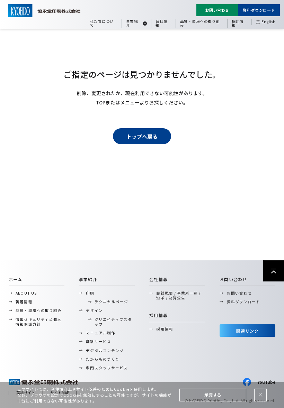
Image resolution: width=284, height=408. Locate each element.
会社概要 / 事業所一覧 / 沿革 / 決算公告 (178, 295)
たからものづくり (102, 359)
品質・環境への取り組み (200, 23)
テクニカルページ (111, 301)
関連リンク (247, 331)
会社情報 (162, 23)
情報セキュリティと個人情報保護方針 (38, 322)
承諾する (213, 395)
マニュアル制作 (100, 332)
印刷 (90, 293)
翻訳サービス (98, 341)
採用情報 (238, 23)
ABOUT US (26, 293)
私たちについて (102, 23)
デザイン (94, 310)
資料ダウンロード (259, 10)
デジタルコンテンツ (105, 350)
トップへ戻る (142, 136)
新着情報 (24, 301)
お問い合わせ (217, 10)
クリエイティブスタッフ (113, 322)
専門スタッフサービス (107, 367)
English (268, 21)
